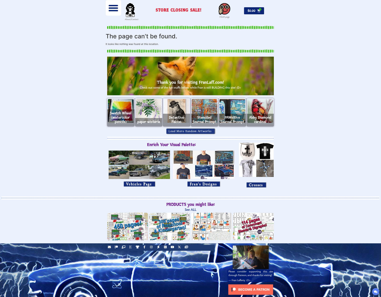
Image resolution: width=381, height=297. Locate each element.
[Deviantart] (159, 248)
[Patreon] (117, 248)
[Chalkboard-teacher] (124, 248)
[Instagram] (152, 248)
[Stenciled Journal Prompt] (204, 111)
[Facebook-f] (145, 248)
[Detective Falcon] (176, 111)
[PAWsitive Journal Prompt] (232, 111)
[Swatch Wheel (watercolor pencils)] (120, 111)
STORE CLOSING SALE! (179, 9)
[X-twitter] (180, 248)
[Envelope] (110, 248)
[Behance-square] (166, 248)
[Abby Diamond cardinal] (260, 111)
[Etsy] (131, 248)
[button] (113, 8)
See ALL (190, 209)
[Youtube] (173, 248)
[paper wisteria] (148, 111)
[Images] (187, 248)
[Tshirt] (138, 248)
